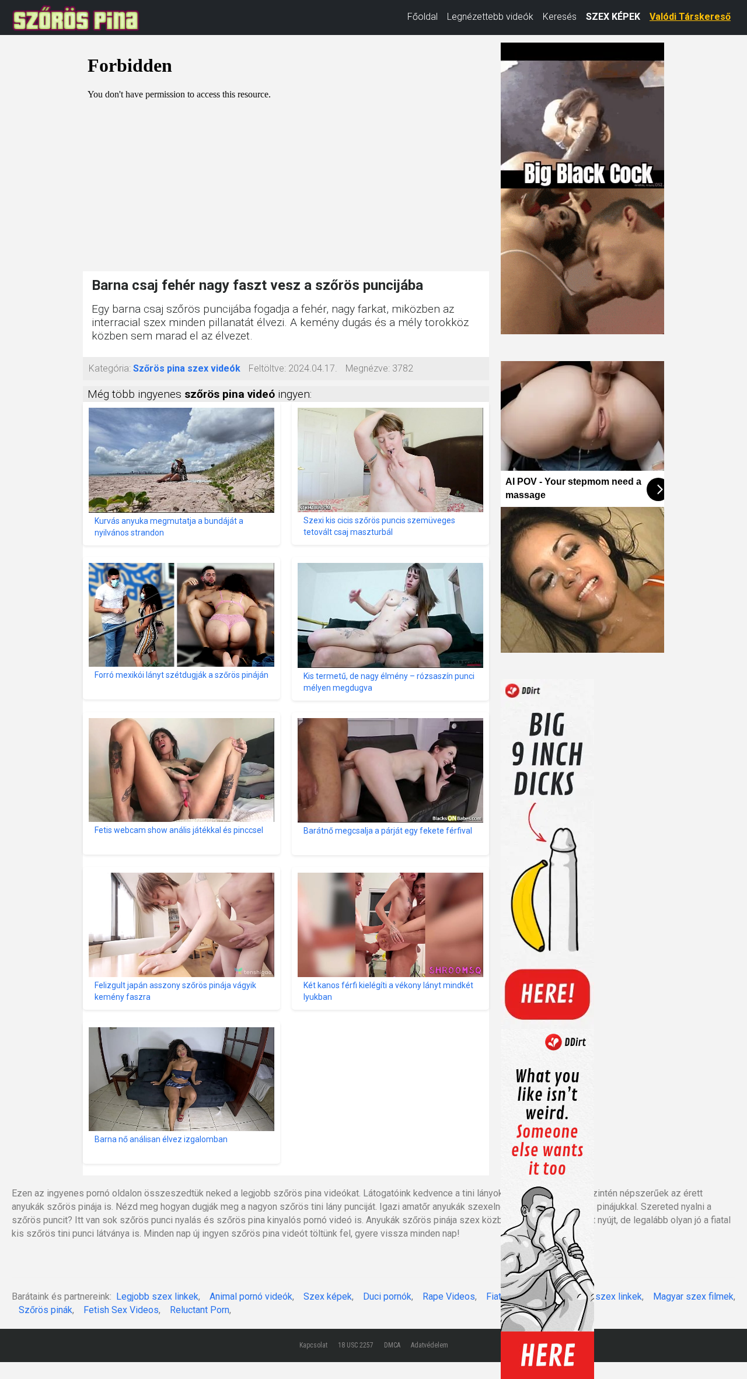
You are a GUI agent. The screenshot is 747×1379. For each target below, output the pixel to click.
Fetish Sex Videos (121, 1309)
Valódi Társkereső (690, 16)
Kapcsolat (313, 1345)
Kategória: (110, 368)
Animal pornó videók (251, 1296)
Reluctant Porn (199, 1309)
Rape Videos (449, 1296)
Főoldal (422, 16)
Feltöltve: (267, 368)
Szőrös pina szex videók (186, 368)
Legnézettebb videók (490, 16)
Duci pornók (387, 1296)
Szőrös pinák (45, 1309)
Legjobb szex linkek (157, 1296)
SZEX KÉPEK (613, 16)
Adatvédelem (429, 1345)
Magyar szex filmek (693, 1296)
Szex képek (327, 1296)
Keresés (560, 16)
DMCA (392, 1345)
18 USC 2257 (356, 1345)
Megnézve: (367, 368)
